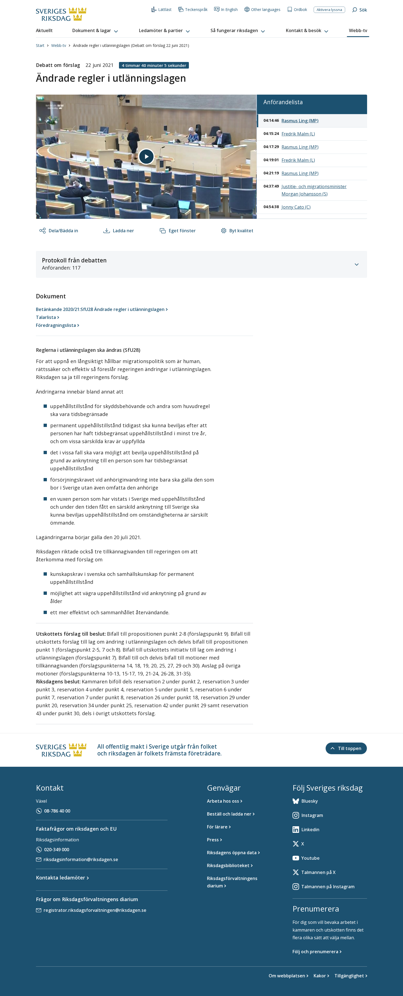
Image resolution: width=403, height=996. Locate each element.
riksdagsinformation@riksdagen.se (81, 859)
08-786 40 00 (57, 811)
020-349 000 (56, 850)
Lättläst (165, 9)
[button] (95, 30)
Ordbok (300, 9)
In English (229, 9)
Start (40, 45)
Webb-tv (58, 45)
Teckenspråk (196, 9)
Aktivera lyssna (329, 9)
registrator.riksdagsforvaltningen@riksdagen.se (95, 910)
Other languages (265, 9)
